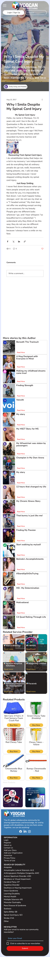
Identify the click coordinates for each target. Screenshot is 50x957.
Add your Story (10, 850)
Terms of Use (10, 860)
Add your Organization (13, 853)
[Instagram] (29, 831)
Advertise (8, 855)
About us (8, 845)
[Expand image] (12, 148)
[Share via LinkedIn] (19, 241)
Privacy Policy (10, 858)
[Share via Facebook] (8, 241)
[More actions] (42, 99)
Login (6, 840)
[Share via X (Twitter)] (13, 241)
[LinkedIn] (25, 831)
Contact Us (8, 847)
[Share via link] (25, 241)
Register (7, 842)
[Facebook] (20, 831)
